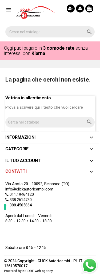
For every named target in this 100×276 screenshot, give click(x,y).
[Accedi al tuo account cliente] (80, 8)
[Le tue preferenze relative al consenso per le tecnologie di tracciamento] (5, 207)
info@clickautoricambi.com (29, 189)
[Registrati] (71, 8)
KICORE (28, 271)
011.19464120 (21, 194)
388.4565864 (20, 205)
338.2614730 (20, 199)
